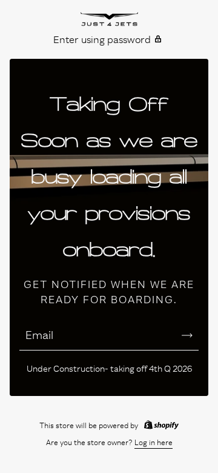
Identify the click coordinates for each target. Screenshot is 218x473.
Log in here (153, 442)
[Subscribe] (187, 335)
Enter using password (102, 39)
